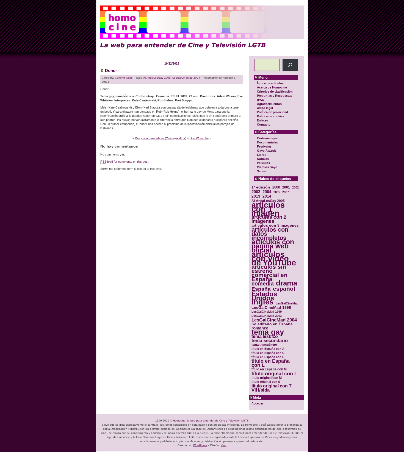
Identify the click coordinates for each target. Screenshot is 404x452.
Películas (263, 163)
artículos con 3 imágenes (275, 225)
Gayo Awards (266, 150)
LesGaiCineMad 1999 (266, 311)
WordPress (200, 445)
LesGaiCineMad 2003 (266, 315)
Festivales (264, 146)
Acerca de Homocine (272, 87)
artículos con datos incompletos (269, 234)
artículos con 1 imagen (268, 209)
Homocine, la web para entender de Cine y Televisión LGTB (211, 420)
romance (259, 328)
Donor (111, 70)
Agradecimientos (269, 104)
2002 (295, 187)
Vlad (223, 445)
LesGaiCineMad (287, 303)
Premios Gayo (267, 167)
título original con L (274, 373)
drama (286, 283)
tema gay (267, 332)
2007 (285, 192)
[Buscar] (290, 65)
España (261, 289)
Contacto (263, 124)
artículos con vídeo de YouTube (273, 258)
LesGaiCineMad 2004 (274, 320)
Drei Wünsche (199, 138)
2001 (286, 187)
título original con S (265, 381)
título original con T (271, 386)
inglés (262, 302)
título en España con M (269, 369)
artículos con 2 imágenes (268, 219)
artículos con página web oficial (272, 246)
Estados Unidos (264, 296)
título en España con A (267, 348)
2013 (255, 196)
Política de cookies (270, 116)
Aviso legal (265, 108)
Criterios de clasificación (275, 91)
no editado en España (272, 324)
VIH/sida (260, 390)
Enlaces (262, 120)
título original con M (266, 377)
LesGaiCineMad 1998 (271, 308)
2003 (255, 192)
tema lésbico (264, 336)
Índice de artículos (270, 83)
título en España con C (267, 352)
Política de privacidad (272, 112)
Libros (261, 154)
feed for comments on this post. (124, 161)
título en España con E (267, 357)
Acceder (257, 403)
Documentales (267, 142)
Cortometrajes (267, 138)
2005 (276, 192)
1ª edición (260, 187)
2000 (276, 187)
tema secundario (269, 341)
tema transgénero (264, 344)
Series (261, 171)
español (284, 289)
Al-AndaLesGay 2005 (268, 201)
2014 (266, 196)
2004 (266, 192)
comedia (262, 284)
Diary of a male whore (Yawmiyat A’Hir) (160, 138)
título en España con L (270, 363)
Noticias (263, 158)
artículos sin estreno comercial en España (269, 273)
